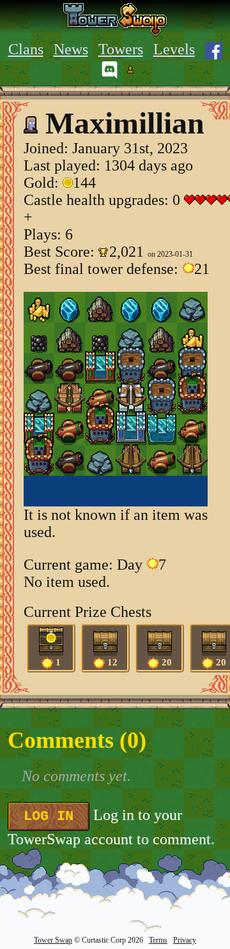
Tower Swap (53, 940)
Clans (25, 49)
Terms (158, 940)
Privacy (184, 940)
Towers (120, 49)
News (71, 49)
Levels (174, 49)
